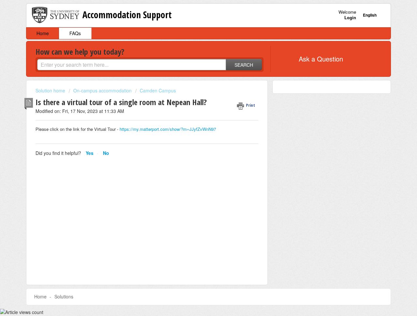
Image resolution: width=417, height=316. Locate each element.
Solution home (51, 90)
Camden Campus (158, 90)
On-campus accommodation (102, 90)
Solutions (63, 296)
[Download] (196, 71)
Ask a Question (321, 58)
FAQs (75, 33)
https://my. (130, 129)
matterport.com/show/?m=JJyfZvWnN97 (178, 129)
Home (42, 33)
